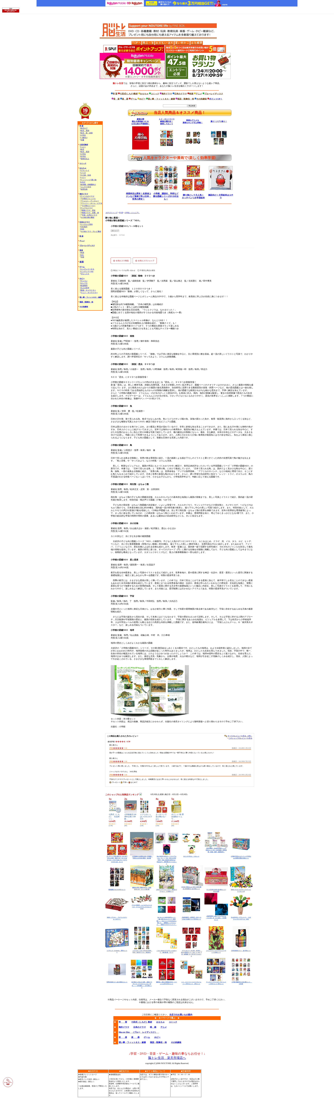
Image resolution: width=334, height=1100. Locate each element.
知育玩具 (84, 189)
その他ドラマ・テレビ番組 (91, 231)
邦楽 (82, 253)
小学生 (83, 135)
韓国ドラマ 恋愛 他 (90, 213)
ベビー (83, 147)
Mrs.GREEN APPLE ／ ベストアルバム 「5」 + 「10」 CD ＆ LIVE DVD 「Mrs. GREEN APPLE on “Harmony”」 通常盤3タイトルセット (167, 860)
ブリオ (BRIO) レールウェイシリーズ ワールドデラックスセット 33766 (142, 906)
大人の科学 (85, 288)
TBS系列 (84, 227)
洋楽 (82, 257)
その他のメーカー (89, 206)
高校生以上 (85, 159)
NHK (82, 229)
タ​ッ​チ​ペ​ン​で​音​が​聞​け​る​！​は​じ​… (161, 816)
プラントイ (85, 170)
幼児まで (84, 128)
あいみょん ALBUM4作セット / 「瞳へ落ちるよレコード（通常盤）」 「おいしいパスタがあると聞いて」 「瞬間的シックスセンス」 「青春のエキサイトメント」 (167, 921)
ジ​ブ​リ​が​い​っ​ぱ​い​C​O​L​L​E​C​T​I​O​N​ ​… (146, 816)
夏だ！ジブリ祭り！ (219, 121)
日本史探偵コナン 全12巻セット (241, 950)
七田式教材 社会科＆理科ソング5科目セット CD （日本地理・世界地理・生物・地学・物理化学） (216, 850)
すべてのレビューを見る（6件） (240, 736)
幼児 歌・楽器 (87, 133)
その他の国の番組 (87, 217)
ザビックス (85, 274)
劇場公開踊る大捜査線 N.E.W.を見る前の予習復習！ (140, 121)
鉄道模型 (84, 286)
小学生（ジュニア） (132, 213)
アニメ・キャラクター (89, 293)
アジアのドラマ (87, 208)
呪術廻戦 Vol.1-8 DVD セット (117, 889)
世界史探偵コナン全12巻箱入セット (117, 982)
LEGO (83, 182)
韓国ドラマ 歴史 (89, 210)
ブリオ (83, 173)
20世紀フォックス (89, 199)
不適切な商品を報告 (147, 270)
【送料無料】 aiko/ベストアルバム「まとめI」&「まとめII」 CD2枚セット (216, 917)
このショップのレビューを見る (240, 738)
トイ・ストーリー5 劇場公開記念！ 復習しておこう (166, 121)
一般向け (84, 138)
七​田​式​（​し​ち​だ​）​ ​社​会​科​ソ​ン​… (114, 816)
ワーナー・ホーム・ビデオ (92, 203)
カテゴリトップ (111, 213)
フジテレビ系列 (87, 224)
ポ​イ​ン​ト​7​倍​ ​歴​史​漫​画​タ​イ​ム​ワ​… (177, 816)
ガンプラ (84, 283)
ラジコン (84, 281)
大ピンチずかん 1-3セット (191, 856)
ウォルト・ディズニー (90, 201)
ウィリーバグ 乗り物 (88, 180)
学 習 (121, 213)
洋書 (82, 140)
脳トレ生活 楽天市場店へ (167, 1057)
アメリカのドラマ (87, 196)
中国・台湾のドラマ (89, 215)
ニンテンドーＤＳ (87, 269)
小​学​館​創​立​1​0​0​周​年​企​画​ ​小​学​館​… (130, 816)
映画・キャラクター (88, 290)
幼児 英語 (85, 131)
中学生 (83, 156)
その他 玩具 (86, 175)
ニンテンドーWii (87, 271)
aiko (82, 255)
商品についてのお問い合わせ (124, 270)
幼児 (82, 149)
